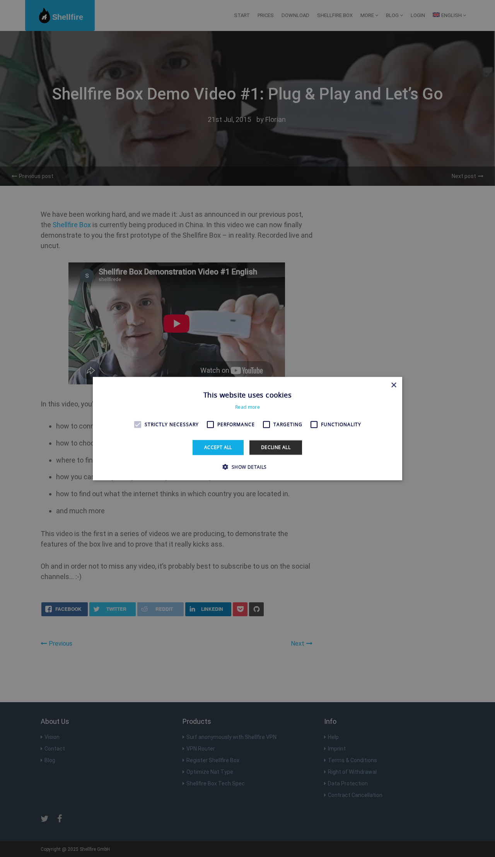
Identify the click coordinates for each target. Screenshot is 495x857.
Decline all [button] (275, 447)
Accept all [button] (218, 447)
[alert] (247, 428)
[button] (247, 466)
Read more (247, 407)
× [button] (393, 385)
